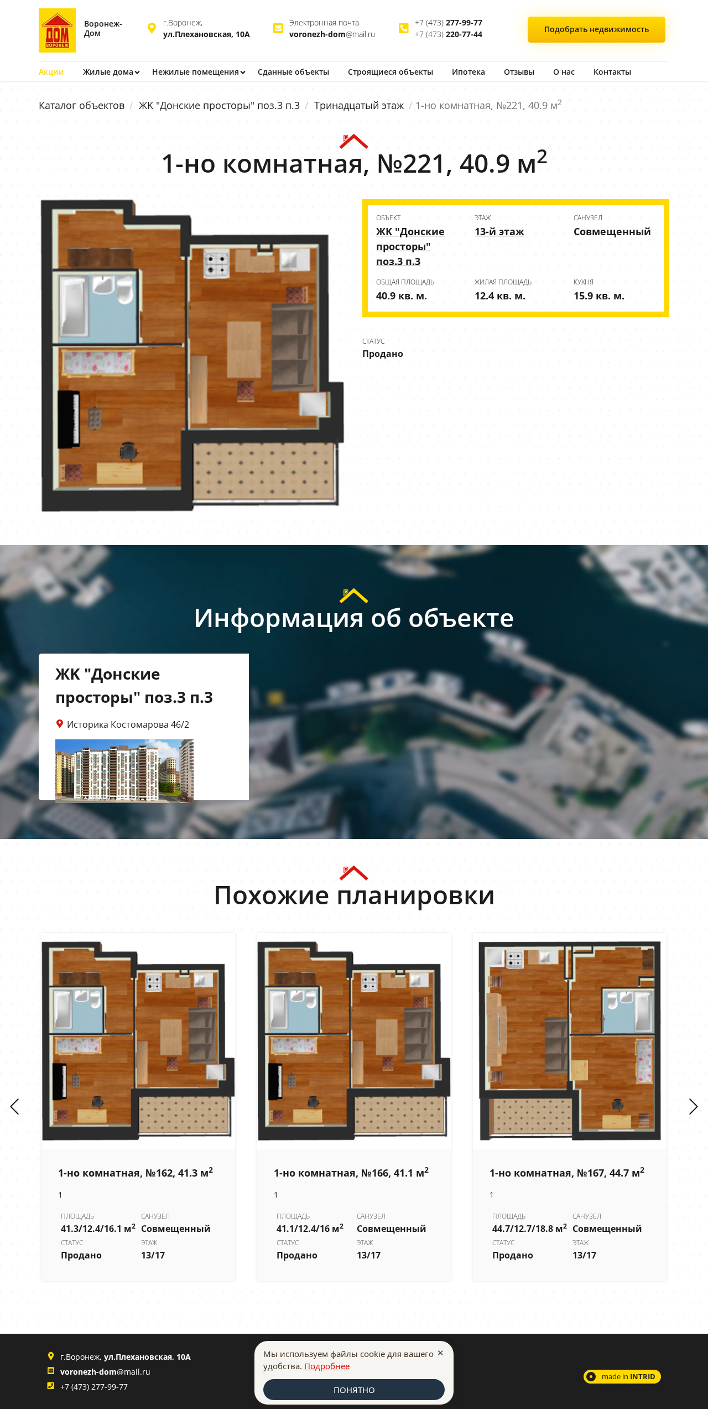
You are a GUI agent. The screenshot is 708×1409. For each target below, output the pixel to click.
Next (693, 1107)
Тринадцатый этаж (359, 105)
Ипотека (468, 71)
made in (628, 1376)
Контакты (612, 71)
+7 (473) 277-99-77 (94, 1386)
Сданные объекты (293, 71)
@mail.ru (332, 34)
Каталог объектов (81, 105)
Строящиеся (390, 71)
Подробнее (327, 1365)
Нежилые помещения (195, 71)
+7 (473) (448, 22)
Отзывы (519, 71)
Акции (51, 71)
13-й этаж (499, 231)
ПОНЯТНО (354, 1389)
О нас (564, 71)
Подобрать (596, 29)
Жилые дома (108, 71)
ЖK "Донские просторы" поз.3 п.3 (219, 105)
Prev (14, 1107)
